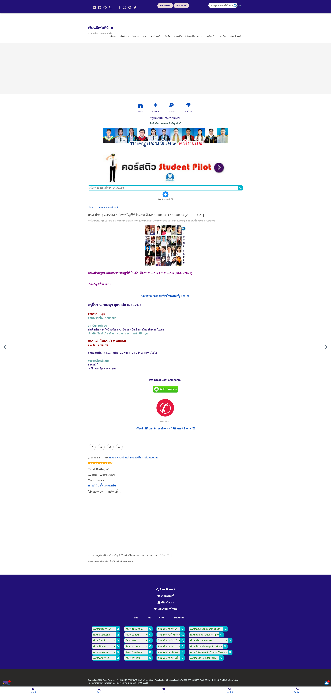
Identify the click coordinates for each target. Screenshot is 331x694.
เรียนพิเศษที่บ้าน (100, 28)
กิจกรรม (136, 36)
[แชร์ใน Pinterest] (110, 447)
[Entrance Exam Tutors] (171, 105)
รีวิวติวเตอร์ (167, 595)
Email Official (205, 680)
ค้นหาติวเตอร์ (235, 36)
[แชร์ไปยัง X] (101, 447)
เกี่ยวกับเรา (124, 36)
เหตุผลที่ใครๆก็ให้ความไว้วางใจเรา (188, 36)
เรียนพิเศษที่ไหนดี (167, 608)
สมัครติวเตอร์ (181, 6)
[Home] (94, 7)
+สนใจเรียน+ (165, 6)
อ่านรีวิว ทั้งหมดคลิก (102, 485)
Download (179, 618)
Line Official (219, 680)
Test (148, 618)
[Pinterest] (129, 7)
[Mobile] (110, 7)
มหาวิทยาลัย (156, 36)
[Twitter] (134, 7)
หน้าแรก (112, 36)
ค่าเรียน (223, 36)
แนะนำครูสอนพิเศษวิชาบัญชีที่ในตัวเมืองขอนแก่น (133, 457)
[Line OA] (105, 7)
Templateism (160, 680)
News (161, 618)
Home (91, 207)
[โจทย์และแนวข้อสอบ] (326, 683)
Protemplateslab (174, 680)
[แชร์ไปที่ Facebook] (92, 447)
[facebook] (120, 7)
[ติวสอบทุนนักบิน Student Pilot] (165, 182)
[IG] (124, 7)
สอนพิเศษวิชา (210, 36)
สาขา (145, 36)
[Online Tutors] (188, 105)
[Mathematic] (155, 105)
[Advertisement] (165, 68)
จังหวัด (167, 36)
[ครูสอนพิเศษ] (165, 148)
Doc (136, 618)
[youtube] (99, 7)
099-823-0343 (190, 680)
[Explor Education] (140, 105)
